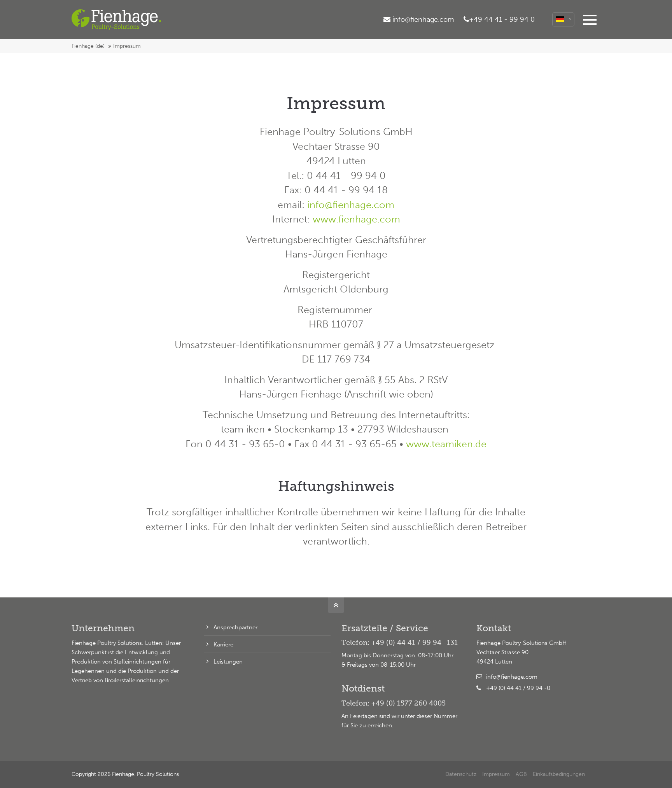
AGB (521, 774)
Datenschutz (460, 774)
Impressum (496, 774)
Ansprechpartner (235, 627)
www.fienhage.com (356, 219)
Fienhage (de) (88, 46)
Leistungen (228, 661)
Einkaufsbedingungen (559, 774)
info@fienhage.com (350, 205)
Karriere (223, 644)
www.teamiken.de (446, 444)
